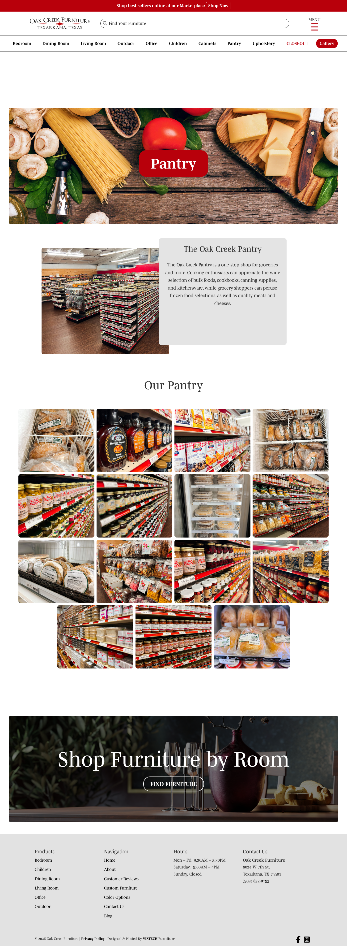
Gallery (327, 43)
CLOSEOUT (297, 43)
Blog (108, 916)
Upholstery (264, 43)
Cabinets (207, 43)
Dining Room (55, 43)
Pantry (234, 43)
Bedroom (22, 43)
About (110, 869)
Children (178, 43)
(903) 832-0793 (256, 881)
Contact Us (114, 906)
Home (109, 860)
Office (151, 43)
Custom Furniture (121, 888)
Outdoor (126, 43)
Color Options (117, 897)
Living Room (93, 43)
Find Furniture (173, 784)
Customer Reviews (121, 879)
